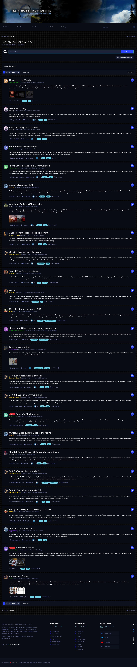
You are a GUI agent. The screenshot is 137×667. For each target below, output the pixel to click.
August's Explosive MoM (21, 185)
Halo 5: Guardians (31, 149)
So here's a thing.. (18, 108)
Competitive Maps (36, 550)
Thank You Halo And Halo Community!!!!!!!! (30, 165)
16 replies (25, 139)
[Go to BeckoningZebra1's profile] (6, 253)
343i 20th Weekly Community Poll (25, 375)
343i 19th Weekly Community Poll (25, 394)
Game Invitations (38, 235)
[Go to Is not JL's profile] (6, 453)
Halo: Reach (80, 642)
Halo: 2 (79, 644)
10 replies (28, 406)
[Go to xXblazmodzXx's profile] (6, 167)
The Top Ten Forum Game (22, 528)
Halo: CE (79, 647)
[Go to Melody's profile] (6, 109)
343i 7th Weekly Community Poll (25, 471)
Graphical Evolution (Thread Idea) (26, 204)
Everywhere (126, 27)
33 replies (26, 196)
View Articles (55, 634)
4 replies (31, 177)
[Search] (134, 27)
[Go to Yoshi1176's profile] (6, 272)
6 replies (30, 158)
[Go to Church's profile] (6, 186)
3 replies (25, 463)
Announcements (33, 187)
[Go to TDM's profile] (6, 205)
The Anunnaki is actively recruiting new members (33, 328)
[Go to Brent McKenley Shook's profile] (6, 329)
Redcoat (13, 290)
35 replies (25, 321)
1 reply (26, 339)
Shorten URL (55, 644)
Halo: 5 (79, 634)
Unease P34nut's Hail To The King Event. (28, 232)
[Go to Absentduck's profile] (6, 415)
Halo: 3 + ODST (81, 639)
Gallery (63, 27)
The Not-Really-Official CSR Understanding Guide (34, 452)
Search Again (127, 52)
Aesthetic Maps (38, 82)
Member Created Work (36, 293)
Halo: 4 (79, 636)
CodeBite (14, 662)
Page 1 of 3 (26, 72)
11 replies (26, 283)
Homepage (55, 631)
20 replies (26, 540)
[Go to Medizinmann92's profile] (6, 81)
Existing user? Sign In (128, 12)
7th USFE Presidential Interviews (25, 252)
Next (14, 72)
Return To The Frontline (27, 414)
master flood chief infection (23, 146)
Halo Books (35, 27)
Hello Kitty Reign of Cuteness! (23, 127)
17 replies (27, 120)
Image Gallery (56, 642)
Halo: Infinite (80, 631)
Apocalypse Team (18, 576)
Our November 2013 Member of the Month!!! (31, 432)
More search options (125, 57)
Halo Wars (80, 649)
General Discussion (33, 111)
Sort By (130, 72)
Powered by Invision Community (40, 662)
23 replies (26, 244)
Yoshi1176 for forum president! (24, 271)
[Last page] (18, 72)
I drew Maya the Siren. (20, 347)
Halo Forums (21, 27)
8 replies (26, 263)
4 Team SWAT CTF (25, 547)
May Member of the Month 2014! (25, 309)
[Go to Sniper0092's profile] (6, 348)
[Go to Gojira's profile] (6, 577)
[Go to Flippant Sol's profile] (6, 529)
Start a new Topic (57, 636)
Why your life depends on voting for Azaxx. (30, 509)
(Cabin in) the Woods (20, 80)
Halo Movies (50, 27)
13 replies (26, 301)
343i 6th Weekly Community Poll (25, 490)
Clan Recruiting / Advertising (47, 330)
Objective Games (36, 416)
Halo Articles (6, 27)
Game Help (31, 454)
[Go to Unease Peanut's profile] (6, 234)
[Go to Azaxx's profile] (6, 310)
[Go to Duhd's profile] (6, 147)
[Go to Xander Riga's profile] (6, 549)
